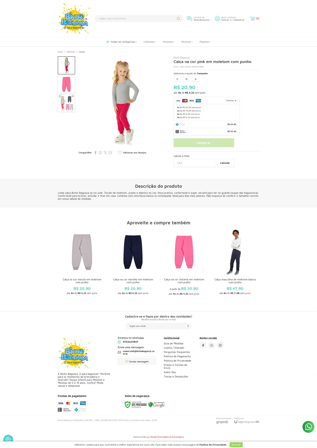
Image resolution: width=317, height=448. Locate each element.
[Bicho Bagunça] (74, 18)
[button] (66, 65)
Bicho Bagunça (182, 57)
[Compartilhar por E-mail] (110, 152)
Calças (82, 51)
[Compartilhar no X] (105, 152)
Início (60, 51)
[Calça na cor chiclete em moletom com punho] (184, 263)
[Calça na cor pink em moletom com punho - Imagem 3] (66, 103)
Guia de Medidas (173, 343)
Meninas (71, 51)
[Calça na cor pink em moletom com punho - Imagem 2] (66, 84)
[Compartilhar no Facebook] (95, 152)
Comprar (204, 143)
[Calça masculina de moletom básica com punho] (235, 263)
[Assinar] (188, 326)
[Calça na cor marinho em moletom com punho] (133, 263)
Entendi (236, 444)
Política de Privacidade (177, 360)
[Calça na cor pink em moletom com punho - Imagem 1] (66, 65)
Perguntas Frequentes (177, 351)
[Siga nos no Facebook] (203, 345)
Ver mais (82, 278)
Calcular (225, 163)
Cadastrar (239, 20)
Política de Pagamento (177, 356)
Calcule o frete (181, 156)
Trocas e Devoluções (176, 376)
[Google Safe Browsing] (156, 404)
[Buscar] (178, 18)
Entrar (225, 20)
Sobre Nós (170, 372)
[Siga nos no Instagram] (220, 345)
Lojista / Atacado (174, 347)
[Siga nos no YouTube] (211, 345)
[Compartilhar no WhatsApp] (100, 152)
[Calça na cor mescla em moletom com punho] (82, 263)
